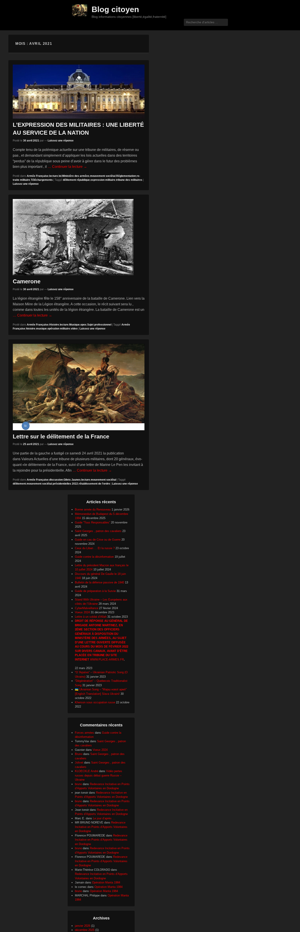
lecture (53, 175)
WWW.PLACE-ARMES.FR (107, 659)
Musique (74, 324)
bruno (78, 784)
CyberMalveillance (86, 608)
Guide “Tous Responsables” (92, 522)
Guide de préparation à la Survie (95, 591)
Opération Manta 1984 (106, 882)
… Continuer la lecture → (67, 166)
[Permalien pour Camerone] (79, 237)
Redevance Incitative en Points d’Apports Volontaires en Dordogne (101, 827)
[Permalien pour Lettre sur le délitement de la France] (79, 387)
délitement (19, 483)
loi (60, 175)
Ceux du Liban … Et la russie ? (95, 548)
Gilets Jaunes (72, 479)
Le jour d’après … (104, 818)
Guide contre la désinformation (94, 556)
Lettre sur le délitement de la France (61, 436)
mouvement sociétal (103, 175)
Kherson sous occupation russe (95, 702)
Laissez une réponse (61, 140)
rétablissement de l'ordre (94, 483)
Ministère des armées (75, 175)
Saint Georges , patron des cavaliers (98, 531)
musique (41, 328)
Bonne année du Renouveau (93, 509)
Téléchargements (42, 179)
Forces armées (84, 732)
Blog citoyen (115, 9)
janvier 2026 (82, 925)
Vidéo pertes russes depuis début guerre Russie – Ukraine (98, 775)
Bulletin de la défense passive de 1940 (99, 582)
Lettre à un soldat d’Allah (91, 616)
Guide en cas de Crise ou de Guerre (98, 539)
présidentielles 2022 (65, 483)
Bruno (78, 754)
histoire (30, 328)
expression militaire (102, 179)
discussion (56, 479)
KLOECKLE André (86, 771)
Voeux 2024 (82, 612)
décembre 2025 (84, 930)
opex (83, 324)
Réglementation (126, 175)
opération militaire (58, 328)
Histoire (54, 324)
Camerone (26, 281)
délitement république (76, 179)
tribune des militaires (129, 179)
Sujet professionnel (99, 324)
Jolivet (79, 762)
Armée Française (38, 175)
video (74, 328)
